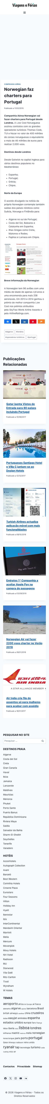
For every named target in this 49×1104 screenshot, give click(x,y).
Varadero (8, 848)
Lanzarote (8, 785)
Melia (6, 937)
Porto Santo (9, 808)
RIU (5, 963)
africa (21, 1004)
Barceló (7, 874)
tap (17, 1047)
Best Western (10, 879)
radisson (19, 1042)
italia (16, 1028)
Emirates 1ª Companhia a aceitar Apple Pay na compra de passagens (22, 584)
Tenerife (7, 843)
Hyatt (6, 910)
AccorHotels (9, 861)
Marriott (7, 932)
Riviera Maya (10, 821)
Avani (6, 870)
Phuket (6, 803)
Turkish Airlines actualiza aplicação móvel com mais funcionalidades (23, 525)
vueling (5, 1052)
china (27, 1013)
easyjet (12, 1018)
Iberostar (8, 914)
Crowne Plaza (10, 888)
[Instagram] (15, 1078)
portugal (32, 337)
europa (27, 1022)
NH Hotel (8, 955)
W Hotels (8, 990)
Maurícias (8, 794)
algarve (9, 332)
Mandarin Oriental (12, 928)
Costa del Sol (10, 759)
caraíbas (21, 1013)
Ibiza (5, 776)
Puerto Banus (10, 812)
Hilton (6, 901)
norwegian (38, 1032)
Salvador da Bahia (12, 830)
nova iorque (8, 1038)
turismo (35, 1047)
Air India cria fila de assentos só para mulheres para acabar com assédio (23, 702)
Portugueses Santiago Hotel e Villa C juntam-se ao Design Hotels (24, 466)
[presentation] (24, 384)
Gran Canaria (10, 768)
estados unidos (13, 1022)
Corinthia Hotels (11, 883)
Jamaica (7, 781)
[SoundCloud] (26, 1078)
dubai (5, 1018)
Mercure (7, 941)
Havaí (6, 772)
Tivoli (6, 981)
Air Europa (28, 1004)
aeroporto (10, 1004)
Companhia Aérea (12, 84)
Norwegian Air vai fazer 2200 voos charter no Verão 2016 (24, 643)
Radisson (8, 959)
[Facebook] (5, 1078)
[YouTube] (20, 1078)
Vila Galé (8, 972)
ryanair (9, 1047)
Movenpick (8, 946)
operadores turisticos (14, 337)
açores (23, 1009)
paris (17, 1038)
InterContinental (11, 923)
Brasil (40, 1008)
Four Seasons (10, 897)
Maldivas (8, 790)
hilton (5, 1028)
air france (37, 1004)
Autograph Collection (14, 865)
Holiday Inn (9, 905)
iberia (11, 1028)
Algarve (7, 754)
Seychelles (8, 839)
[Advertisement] (24, 49)
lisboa (24, 1027)
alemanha (7, 1009)
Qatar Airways (9, 1042)
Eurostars (8, 892)
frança (39, 1023)
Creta (6, 763)
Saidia (6, 826)
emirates (22, 1018)
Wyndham (8, 986)
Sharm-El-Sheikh (12, 834)
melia (29, 1033)
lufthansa (7, 1033)
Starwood (8, 968)
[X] (10, 1078)
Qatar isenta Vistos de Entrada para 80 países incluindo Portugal (21, 407)
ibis (5, 919)
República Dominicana (14, 817)
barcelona (32, 1008)
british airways (10, 1013)
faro (34, 1022)
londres (19, 332)
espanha (34, 1018)
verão (43, 1048)
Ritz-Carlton (9, 977)
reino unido (29, 1042)
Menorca (7, 799)
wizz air (12, 1051)
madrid (15, 1033)
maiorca (22, 1033)
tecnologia (25, 1047)
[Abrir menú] (24, 12)
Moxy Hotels (9, 950)
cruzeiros (37, 1013)
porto (24, 1038)
